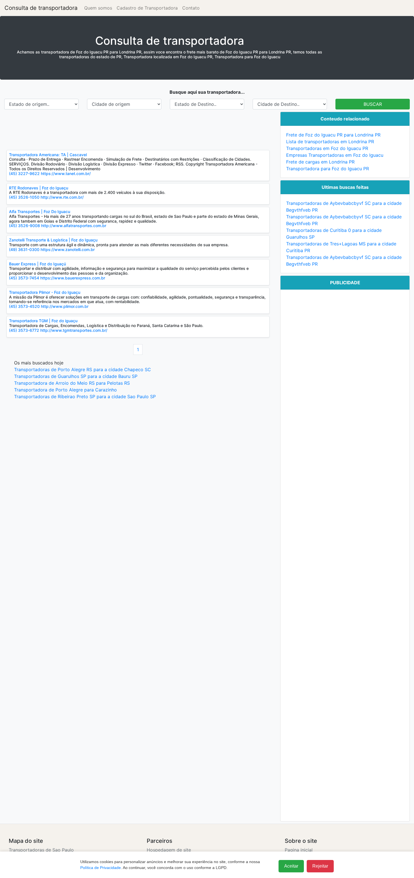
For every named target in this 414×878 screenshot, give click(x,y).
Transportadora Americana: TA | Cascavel (48, 154)
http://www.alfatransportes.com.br (73, 225)
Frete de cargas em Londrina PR (320, 162)
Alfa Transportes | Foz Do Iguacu (39, 211)
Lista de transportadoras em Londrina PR (330, 141)
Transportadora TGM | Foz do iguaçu (43, 320)
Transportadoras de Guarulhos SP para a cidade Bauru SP (75, 376)
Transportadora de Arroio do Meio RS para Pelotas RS (72, 383)
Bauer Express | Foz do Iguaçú (37, 263)
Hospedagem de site (169, 850)
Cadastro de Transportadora (147, 8)
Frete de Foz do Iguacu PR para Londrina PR (333, 135)
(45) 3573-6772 (24, 330)
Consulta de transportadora (41, 8)
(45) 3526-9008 (24, 225)
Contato (191, 8)
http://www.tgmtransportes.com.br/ (73, 330)
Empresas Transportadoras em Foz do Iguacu (334, 155)
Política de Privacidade (100, 867)
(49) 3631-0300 (25, 249)
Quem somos (98, 8)
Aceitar (291, 866)
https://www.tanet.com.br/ (66, 173)
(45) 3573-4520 (24, 306)
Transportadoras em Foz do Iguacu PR (327, 148)
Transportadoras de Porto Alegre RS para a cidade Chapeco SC (82, 369)
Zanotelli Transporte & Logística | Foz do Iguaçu (53, 240)
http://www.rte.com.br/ (62, 197)
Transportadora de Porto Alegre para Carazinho (65, 390)
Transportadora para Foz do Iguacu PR (327, 168)
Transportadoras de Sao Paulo (41, 850)
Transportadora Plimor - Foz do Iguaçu (44, 292)
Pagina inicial (299, 850)
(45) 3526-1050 (24, 197)
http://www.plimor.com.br (64, 306)
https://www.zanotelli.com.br (68, 249)
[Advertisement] (138, 130)
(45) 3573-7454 (24, 278)
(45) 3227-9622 (24, 173)
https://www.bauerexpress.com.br (72, 278)
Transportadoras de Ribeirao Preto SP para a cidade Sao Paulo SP (85, 396)
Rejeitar (320, 866)
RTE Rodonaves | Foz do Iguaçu (38, 187)
